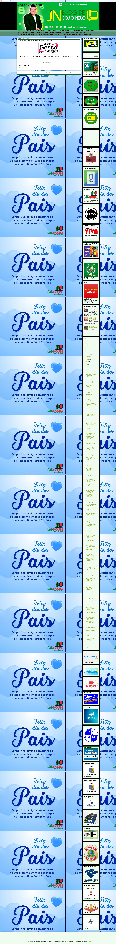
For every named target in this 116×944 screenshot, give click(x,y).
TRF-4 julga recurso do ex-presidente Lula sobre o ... (90, 430)
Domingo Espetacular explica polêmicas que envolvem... (90, 458)
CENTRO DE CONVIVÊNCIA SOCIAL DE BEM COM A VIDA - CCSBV (48, 34)
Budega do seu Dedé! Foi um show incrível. (91, 505)
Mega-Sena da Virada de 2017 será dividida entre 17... (90, 635)
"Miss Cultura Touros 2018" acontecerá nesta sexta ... (90, 437)
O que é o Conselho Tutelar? (89, 392)
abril (87, 367)
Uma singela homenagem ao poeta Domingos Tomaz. (91, 375)
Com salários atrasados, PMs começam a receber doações (90, 595)
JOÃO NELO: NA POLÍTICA (53, 30)
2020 (86, 349)
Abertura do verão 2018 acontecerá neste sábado (90, 536)
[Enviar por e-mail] (45, 62)
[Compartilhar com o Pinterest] (50, 62)
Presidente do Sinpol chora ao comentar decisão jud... (90, 614)
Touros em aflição (89, 565)
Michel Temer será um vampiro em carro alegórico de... (90, 604)
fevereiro (88, 371)
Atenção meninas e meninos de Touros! (90, 540)
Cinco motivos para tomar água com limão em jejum (91, 514)
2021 (86, 348)
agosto (87, 361)
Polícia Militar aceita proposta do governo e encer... (90, 546)
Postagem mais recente (23, 72)
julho (87, 362)
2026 (86, 339)
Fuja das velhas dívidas (90, 585)
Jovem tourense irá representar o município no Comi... (90, 408)
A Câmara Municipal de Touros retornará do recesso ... (90, 518)
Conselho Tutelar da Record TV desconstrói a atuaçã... (90, 608)
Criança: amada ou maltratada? (89, 625)
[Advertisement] (91, 137)
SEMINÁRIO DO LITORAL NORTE (85, 34)
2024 (86, 343)
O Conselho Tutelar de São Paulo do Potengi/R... (90, 521)
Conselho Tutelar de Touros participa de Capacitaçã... (90, 386)
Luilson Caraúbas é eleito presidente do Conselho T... (91, 525)
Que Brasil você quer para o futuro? (90, 498)
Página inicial (20, 30)
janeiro (87, 372)
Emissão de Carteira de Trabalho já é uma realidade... (90, 444)
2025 (86, 341)
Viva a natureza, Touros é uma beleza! (91, 628)
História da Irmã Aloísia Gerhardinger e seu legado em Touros (93, 318)
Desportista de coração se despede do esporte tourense (91, 588)
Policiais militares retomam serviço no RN (90, 622)
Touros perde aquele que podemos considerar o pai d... (90, 601)
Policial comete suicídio (90, 598)
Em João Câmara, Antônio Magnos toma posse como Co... (90, 400)
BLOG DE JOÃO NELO (30, 30)
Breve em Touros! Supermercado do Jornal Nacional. (90, 501)
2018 (86, 353)
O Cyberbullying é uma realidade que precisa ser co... (90, 411)
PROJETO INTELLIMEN (90, 30)
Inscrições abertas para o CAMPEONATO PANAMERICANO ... (91, 592)
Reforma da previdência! (90, 630)
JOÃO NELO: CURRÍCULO (40, 30)
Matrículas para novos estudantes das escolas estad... (91, 572)
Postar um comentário (23, 67)
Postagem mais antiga (75, 72)
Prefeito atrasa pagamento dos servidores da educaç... (91, 563)
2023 (86, 344)
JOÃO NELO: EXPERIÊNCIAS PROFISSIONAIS (53, 32)
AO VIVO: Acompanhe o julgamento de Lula (90, 421)
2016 (86, 644)
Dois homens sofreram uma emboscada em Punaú (90, 575)
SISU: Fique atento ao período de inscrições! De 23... (90, 440)
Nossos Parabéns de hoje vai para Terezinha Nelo (91, 424)
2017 (86, 642)
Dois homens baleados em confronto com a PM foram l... (90, 379)
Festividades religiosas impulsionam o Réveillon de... (90, 639)
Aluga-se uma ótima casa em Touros (91, 434)
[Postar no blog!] (46, 62)
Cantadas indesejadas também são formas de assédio (91, 510)
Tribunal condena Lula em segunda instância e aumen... (90, 418)
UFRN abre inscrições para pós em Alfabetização (90, 469)
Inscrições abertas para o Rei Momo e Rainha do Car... (91, 476)
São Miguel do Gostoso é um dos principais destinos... (90, 618)
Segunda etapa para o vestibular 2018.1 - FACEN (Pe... (90, 484)
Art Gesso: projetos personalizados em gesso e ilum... (90, 495)
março (87, 369)
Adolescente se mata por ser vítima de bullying (90, 415)
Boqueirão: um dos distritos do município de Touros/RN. (93, 327)
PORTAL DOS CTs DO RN (80, 32)
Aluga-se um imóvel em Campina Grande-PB (90, 612)
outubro (87, 357)
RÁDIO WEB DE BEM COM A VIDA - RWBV (26, 34)
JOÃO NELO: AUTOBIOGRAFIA (36, 32)
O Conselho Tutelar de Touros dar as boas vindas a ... (90, 448)
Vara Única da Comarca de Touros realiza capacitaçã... (90, 491)
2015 (86, 646)
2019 (86, 351)
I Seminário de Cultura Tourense (90, 428)
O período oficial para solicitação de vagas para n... (90, 452)
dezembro (88, 354)
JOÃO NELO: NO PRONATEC (23, 32)
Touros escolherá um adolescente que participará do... (90, 465)
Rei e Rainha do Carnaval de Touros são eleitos (91, 398)
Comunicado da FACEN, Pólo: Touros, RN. (90, 395)
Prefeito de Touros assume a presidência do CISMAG (90, 480)
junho (87, 364)
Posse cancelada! (89, 549)
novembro (88, 356)
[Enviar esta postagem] (43, 62)
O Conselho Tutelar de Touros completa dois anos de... (90, 532)
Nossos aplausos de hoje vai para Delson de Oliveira (90, 542)
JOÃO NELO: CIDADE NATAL (77, 30)
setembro (88, 359)
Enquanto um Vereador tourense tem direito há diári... (91, 404)
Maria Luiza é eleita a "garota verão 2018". (90, 455)
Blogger (90, 941)
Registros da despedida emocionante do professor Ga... (90, 579)
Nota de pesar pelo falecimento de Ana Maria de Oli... (90, 551)
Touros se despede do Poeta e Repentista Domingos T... (90, 382)
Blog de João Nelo (29, 4)
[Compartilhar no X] (47, 62)
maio (87, 366)
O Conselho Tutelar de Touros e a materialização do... (90, 529)
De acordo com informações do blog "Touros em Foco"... (90, 555)
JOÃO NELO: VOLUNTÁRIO (65, 30)
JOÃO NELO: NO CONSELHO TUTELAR (70, 34)
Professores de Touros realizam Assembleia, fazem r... (90, 473)
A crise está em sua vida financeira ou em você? (91, 508)
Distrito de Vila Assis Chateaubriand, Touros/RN (92, 309)
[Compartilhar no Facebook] (48, 62)
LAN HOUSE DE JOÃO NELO (68, 32)
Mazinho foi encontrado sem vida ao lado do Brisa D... (90, 583)
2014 (86, 647)
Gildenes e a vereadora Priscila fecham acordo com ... (90, 568)
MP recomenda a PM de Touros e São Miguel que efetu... (90, 462)
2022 (86, 346)
